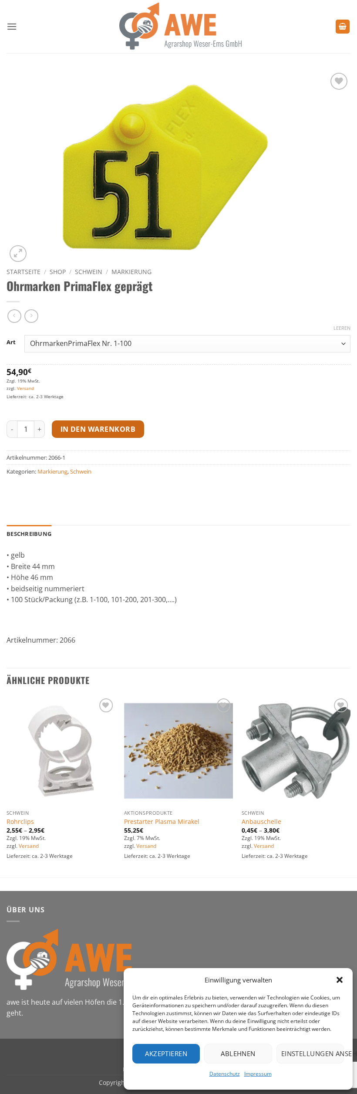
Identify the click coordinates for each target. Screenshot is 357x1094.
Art (11, 342)
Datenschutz (224, 1073)
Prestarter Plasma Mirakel (161, 822)
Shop (58, 272)
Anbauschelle (261, 822)
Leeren (341, 328)
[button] (339, 979)
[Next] (350, 786)
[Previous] (6, 786)
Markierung (131, 272)
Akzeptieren (166, 1053)
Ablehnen (238, 1053)
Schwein (88, 272)
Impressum (258, 1073)
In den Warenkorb (98, 429)
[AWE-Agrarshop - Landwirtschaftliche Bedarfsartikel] (178, 26)
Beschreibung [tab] (29, 534)
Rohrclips (20, 822)
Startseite (23, 272)
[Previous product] (31, 316)
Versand (25, 388)
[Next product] (14, 316)
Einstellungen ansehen (312, 1053)
